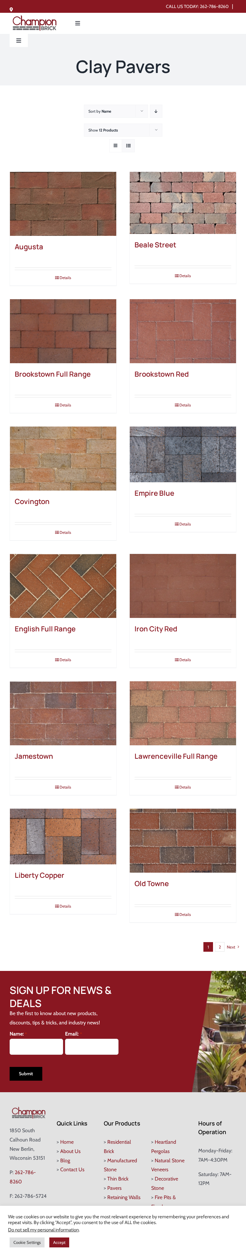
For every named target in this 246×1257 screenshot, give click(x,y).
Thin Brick (117, 1179)
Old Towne (152, 883)
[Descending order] (156, 111)
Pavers (114, 1188)
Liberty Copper (39, 875)
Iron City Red (156, 629)
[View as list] (128, 146)
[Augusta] (63, 204)
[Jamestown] (63, 713)
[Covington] (63, 459)
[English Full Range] (63, 586)
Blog (65, 1160)
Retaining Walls (124, 1197)
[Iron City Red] (183, 586)
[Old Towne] (183, 841)
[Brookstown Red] (183, 331)
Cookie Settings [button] (27, 1242)
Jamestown (34, 756)
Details (65, 277)
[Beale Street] (183, 203)
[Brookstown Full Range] (63, 331)
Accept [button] (59, 1242)
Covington (32, 501)
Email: (73, 1034)
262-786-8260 (214, 6)
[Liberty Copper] (63, 837)
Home (67, 1142)
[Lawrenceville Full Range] (183, 713)
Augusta (29, 247)
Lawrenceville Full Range (176, 756)
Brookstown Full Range (53, 374)
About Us (70, 1151)
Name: (18, 1034)
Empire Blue (154, 493)
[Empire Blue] (183, 455)
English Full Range (45, 629)
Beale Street (155, 245)
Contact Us (72, 1169)
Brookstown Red (162, 374)
